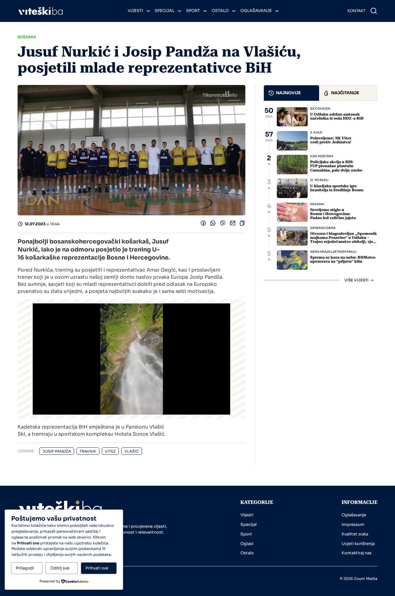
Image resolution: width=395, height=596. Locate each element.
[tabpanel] (320, 194)
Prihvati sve (96, 568)
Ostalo (220, 10)
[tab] (291, 93)
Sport (193, 10)
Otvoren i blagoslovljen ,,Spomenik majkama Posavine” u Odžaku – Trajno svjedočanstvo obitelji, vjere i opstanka (343, 239)
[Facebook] (203, 224)
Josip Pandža (56, 451)
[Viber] (223, 224)
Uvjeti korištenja (358, 543)
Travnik (88, 451)
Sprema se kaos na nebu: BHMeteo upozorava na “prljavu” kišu (343, 259)
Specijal (164, 10)
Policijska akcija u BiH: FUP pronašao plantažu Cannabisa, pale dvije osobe (336, 166)
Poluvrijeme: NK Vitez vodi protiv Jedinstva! (330, 140)
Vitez (110, 451)
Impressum (353, 524)
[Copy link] (242, 224)
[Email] (233, 224)
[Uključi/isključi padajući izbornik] (148, 11)
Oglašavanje (256, 10)
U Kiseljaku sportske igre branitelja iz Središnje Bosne (337, 188)
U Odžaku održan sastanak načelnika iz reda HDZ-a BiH (337, 116)
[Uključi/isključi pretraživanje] (373, 11)
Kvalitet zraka (355, 534)
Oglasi (246, 543)
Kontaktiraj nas (357, 553)
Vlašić (131, 451)
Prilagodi (25, 568)
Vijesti (135, 10)
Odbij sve (59, 568)
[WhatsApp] (213, 224)
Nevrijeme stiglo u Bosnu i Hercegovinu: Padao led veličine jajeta (333, 214)
